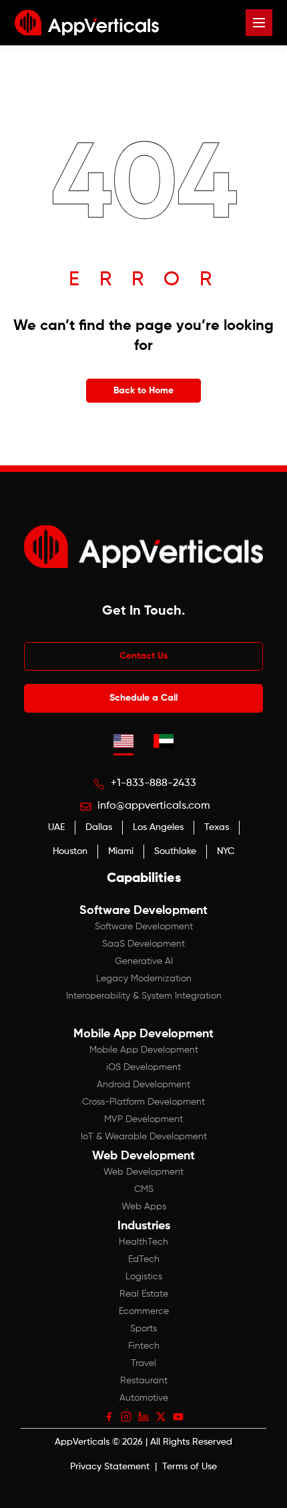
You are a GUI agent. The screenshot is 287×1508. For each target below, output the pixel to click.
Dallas (98, 827)
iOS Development (143, 1067)
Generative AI (144, 961)
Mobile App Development (143, 1050)
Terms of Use (189, 1466)
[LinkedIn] (143, 1417)
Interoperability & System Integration (144, 996)
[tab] (123, 741)
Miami (120, 851)
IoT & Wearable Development (144, 1136)
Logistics (143, 1276)
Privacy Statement (110, 1466)
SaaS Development (143, 944)
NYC (225, 851)
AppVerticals (82, 1442)
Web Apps (143, 1206)
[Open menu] (259, 22)
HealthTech (143, 1242)
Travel (143, 1363)
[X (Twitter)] (161, 1417)
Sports (143, 1328)
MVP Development (143, 1119)
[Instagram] (126, 1417)
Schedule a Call (143, 698)
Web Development (143, 1172)
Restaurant (144, 1380)
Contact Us (143, 656)
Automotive (143, 1398)
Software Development (144, 926)
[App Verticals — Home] (87, 22)
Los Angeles (158, 827)
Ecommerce (144, 1311)
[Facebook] (108, 1417)
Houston (70, 851)
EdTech (144, 1259)
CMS (144, 1189)
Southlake (175, 851)
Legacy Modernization (144, 978)
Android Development (143, 1084)
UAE (56, 827)
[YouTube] (178, 1417)
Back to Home (143, 390)
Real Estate (143, 1294)
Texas (216, 827)
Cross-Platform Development (143, 1102)
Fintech (144, 1346)
